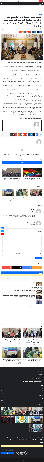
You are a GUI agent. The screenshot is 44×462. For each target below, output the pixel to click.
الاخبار (40, 14)
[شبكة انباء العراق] (36, 4)
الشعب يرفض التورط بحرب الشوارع (36, 287)
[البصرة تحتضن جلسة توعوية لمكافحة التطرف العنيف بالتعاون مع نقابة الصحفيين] (36, 192)
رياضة (42, 393)
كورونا (42, 400)
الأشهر (36, 278)
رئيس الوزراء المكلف (34, 439)
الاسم (41, 248)
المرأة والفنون (40, 388)
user (39, 29)
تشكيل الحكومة (8, 437)
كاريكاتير (41, 398)
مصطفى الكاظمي (19, 439)
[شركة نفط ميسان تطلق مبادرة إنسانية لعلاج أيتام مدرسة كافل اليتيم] (22, 192)
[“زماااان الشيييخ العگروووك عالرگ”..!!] (39, 302)
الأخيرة (22, 278)
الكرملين (22, 437)
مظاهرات (14, 439)
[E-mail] (39, 130)
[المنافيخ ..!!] (39, 284)
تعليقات (8, 278)
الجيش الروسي (30, 437)
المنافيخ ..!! (33, 283)
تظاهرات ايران (41, 439)
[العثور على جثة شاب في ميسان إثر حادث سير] (22, 419)
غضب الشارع (25, 439)
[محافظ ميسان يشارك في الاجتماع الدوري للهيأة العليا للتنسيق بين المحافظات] (8, 419)
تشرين (12, 437)
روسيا (29, 439)
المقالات (41, 390)
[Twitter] (2, 231)
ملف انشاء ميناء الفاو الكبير (38, 402)
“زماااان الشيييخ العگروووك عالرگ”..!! (29, 300)
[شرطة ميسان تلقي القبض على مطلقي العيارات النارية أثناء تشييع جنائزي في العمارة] (8, 192)
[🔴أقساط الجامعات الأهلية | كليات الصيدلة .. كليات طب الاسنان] (39, 292)
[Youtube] (2, 234)
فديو (42, 397)
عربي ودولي (41, 395)
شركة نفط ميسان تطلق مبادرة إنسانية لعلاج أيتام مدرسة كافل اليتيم (22, 197)
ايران (15, 437)
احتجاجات (41, 437)
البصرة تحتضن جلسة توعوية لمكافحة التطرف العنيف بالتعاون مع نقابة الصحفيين (36, 198)
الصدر (25, 437)
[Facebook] (2, 228)
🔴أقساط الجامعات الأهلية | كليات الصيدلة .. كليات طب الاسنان (24, 290)
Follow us (41, 442)
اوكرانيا (18, 437)
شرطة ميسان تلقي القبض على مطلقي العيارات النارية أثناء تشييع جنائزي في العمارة (26, 1)
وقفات (11, 439)
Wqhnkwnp (32, 209)
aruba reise (32, 221)
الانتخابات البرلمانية (36, 437)
